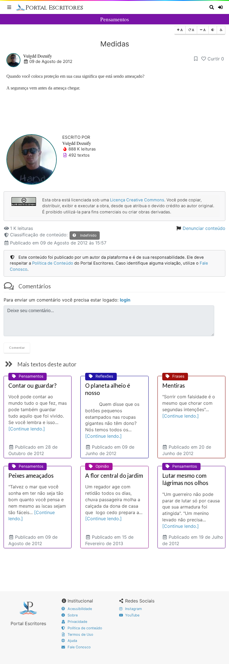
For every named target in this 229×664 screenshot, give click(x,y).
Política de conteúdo (84, 628)
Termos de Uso (79, 634)
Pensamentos (114, 19)
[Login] (221, 7)
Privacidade (76, 622)
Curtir (215, 59)
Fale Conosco (78, 647)
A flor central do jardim (114, 475)
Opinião (102, 466)
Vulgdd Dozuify (37, 56)
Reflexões (104, 376)
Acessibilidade (79, 609)
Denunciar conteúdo (204, 228)
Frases (178, 376)
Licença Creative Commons (137, 200)
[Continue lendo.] (26, 429)
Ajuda (71, 641)
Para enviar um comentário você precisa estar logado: (67, 300)
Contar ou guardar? (32, 385)
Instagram (133, 609)
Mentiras (173, 385)
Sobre (72, 615)
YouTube (131, 615)
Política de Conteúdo (52, 263)
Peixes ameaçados (31, 475)
